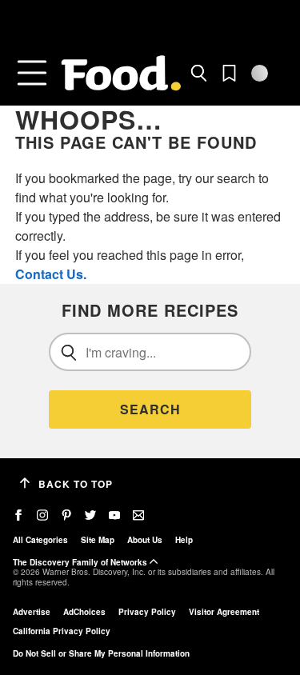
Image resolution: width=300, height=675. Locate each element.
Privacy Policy (147, 611)
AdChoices (84, 611)
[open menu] (32, 73)
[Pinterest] (66, 515)
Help (184, 540)
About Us (144, 540)
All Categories (40, 540)
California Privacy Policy (61, 631)
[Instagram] (42, 515)
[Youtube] (114, 515)
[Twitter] (90, 515)
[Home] (121, 73)
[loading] (259, 73)
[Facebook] (18, 515)
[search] (198, 73)
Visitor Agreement (224, 611)
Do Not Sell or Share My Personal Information (101, 653)
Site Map (97, 540)
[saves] (229, 73)
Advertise (31, 611)
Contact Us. (50, 274)
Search (150, 409)
